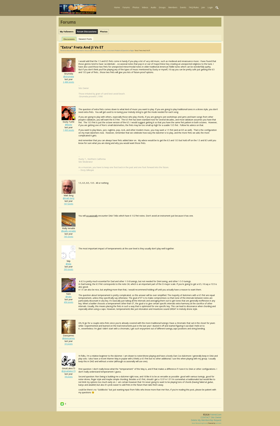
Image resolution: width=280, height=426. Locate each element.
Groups (162, 7)
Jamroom (218, 423)
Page (131, 50)
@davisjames (68, 338)
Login (210, 7)
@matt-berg (68, 198)
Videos (145, 7)
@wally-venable (68, 231)
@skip (68, 263)
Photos (135, 7)
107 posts (68, 203)
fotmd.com (215, 414)
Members (172, 7)
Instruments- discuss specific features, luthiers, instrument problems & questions (102, 50)
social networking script (199, 423)
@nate (68, 296)
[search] (217, 8)
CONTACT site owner (211, 417)
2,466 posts (68, 82)
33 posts (68, 343)
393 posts (68, 269)
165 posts (68, 236)
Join (203, 7)
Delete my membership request (206, 420)
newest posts (85, 39)
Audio (153, 7)
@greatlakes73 (69, 371)
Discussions (69, 39)
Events (183, 7)
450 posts (68, 302)
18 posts (68, 376)
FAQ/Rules (194, 7)
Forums (126, 7)
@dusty (68, 124)
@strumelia (68, 76)
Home (117, 7)
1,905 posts (68, 130)
